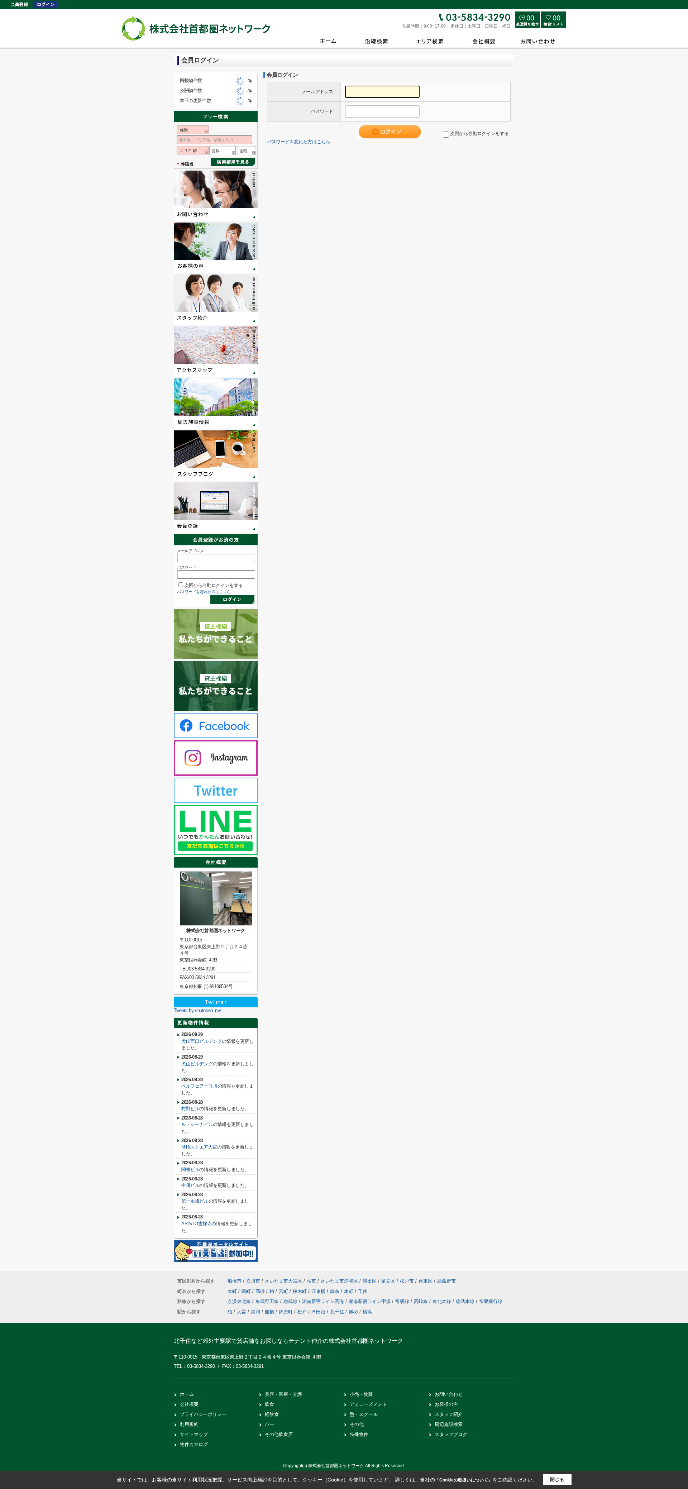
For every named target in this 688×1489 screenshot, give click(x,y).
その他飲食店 (279, 1434)
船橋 (269, 1311)
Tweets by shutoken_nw (197, 1010)
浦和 (255, 1311)
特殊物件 (359, 1434)
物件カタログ (194, 1444)
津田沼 (318, 1311)
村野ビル (190, 1108)
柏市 (311, 1281)
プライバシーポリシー (203, 1414)
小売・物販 (361, 1394)
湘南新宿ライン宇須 (370, 1301)
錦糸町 (286, 1311)
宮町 (284, 1291)
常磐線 (403, 1301)
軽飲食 (272, 1414)
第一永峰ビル (195, 1201)
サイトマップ (194, 1434)
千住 (362, 1291)
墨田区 (370, 1281)
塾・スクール (364, 1414)
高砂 (260, 1291)
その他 (357, 1424)
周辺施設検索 (449, 1424)
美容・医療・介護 (283, 1394)
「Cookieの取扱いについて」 (463, 1480)
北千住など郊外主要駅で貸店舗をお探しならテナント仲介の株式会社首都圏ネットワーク (288, 1341)
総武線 (291, 1301)
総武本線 (466, 1301)
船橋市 (235, 1281)
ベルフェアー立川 (199, 1086)
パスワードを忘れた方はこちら (298, 141)
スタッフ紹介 (449, 1414)
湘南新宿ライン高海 (323, 1301)
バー (269, 1424)
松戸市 (407, 1281)
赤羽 (353, 1311)
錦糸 (335, 1291)
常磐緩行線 (490, 1301)
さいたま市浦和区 (339, 1281)
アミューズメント (368, 1404)
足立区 (388, 1281)
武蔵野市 (446, 1281)
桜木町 (300, 1291)
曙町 (247, 1291)
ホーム (187, 1394)
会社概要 (189, 1404)
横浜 (367, 1311)
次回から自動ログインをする (479, 133)
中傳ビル (190, 1185)
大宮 (241, 1311)
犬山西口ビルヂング (201, 1041)
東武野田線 (267, 1301)
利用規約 (189, 1424)
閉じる (557, 1479)
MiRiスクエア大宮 (199, 1147)
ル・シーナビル (197, 1124)
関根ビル (190, 1169)
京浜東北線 (240, 1301)
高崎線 (421, 1301)
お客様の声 (446, 1404)
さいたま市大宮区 (283, 1281)
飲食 (269, 1404)
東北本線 (443, 1301)
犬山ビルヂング (197, 1063)
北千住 (337, 1311)
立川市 (253, 1281)
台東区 (426, 1281)
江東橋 (319, 1291)
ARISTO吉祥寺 (196, 1223)
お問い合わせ (449, 1394)
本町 (233, 1291)
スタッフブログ (451, 1434)
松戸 (302, 1311)
